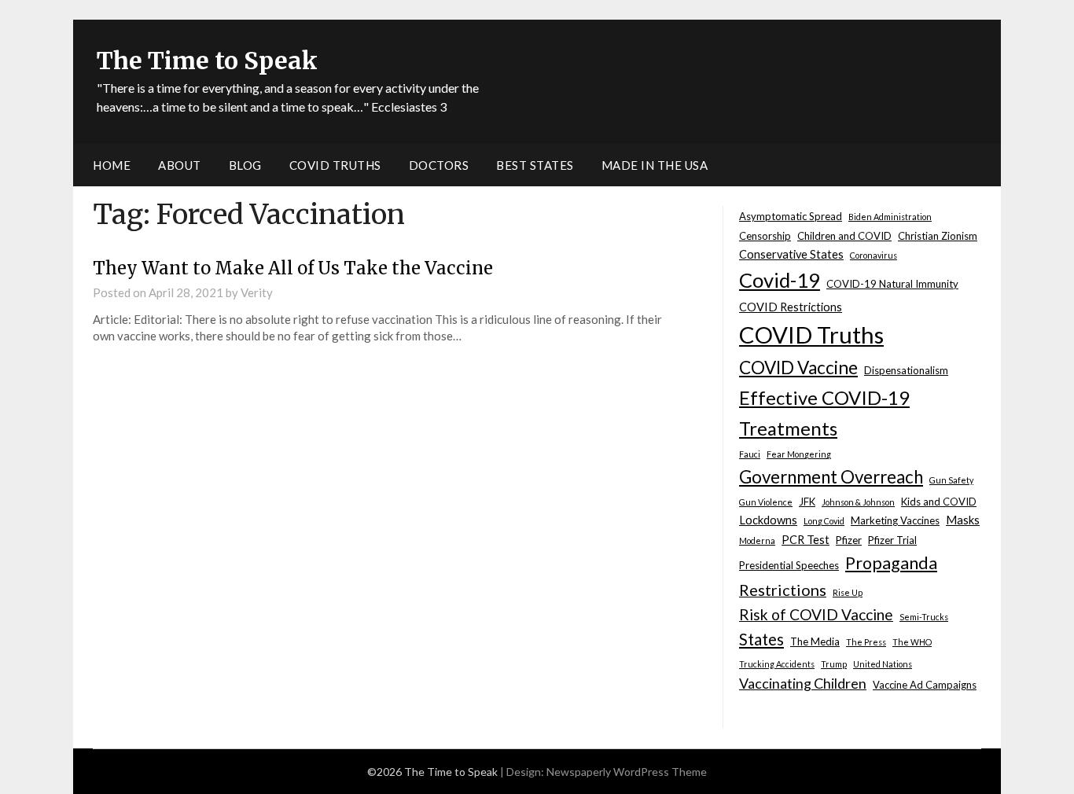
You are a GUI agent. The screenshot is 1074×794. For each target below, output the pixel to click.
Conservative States (791, 254)
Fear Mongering (799, 454)
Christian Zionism (937, 236)
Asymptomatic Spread (790, 216)
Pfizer (849, 540)
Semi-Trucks (923, 617)
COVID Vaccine (798, 367)
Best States (535, 165)
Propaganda (891, 563)
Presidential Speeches (789, 565)
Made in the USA (654, 165)
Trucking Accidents (777, 664)
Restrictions (782, 589)
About (179, 165)
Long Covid (824, 521)
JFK (807, 501)
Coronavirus (873, 255)
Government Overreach (831, 476)
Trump (834, 664)
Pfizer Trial (892, 540)
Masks (963, 520)
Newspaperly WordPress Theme (626, 771)
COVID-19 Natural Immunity (892, 284)
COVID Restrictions (790, 307)
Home (112, 165)
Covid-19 (779, 280)
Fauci (749, 454)
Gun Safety (951, 480)
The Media (815, 641)
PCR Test (805, 539)
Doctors (439, 165)
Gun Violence (766, 502)
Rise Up (848, 592)
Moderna (757, 540)
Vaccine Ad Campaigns (925, 684)
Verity (257, 292)
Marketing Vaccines (895, 520)
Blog (245, 165)
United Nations (882, 664)
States (761, 639)
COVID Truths (335, 165)
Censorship (765, 236)
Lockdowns (768, 520)
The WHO (912, 642)
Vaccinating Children (802, 683)
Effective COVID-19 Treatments (824, 412)
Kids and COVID (939, 501)
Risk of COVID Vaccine (816, 614)
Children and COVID (844, 236)
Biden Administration (890, 216)
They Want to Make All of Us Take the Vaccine (293, 268)
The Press (866, 642)
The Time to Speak (207, 60)
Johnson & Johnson (858, 502)
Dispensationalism (906, 370)
